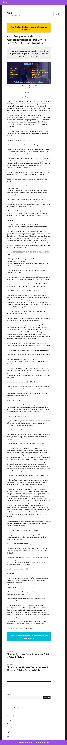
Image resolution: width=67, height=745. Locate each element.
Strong (9, 720)
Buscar (9, 694)
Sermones (10, 712)
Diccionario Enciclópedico (15, 708)
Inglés (9, 732)
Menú (57, 14)
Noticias (9, 724)
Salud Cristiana (11, 728)
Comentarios (11, 716)
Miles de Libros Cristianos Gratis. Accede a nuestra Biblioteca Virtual (29, 28)
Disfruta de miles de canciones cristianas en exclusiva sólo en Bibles (28, 637)
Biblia (4, 2)
